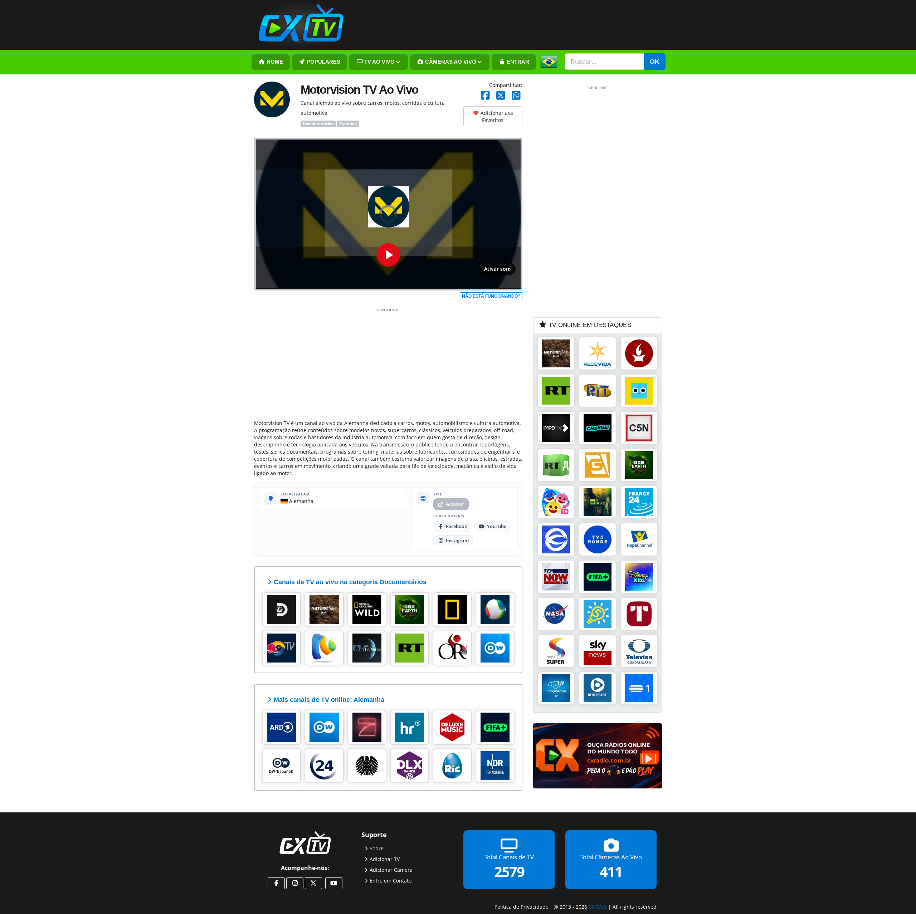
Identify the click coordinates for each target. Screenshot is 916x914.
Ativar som (497, 268)
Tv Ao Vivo (379, 62)
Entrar (517, 62)
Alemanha (300, 501)
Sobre (377, 848)
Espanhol (348, 123)
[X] (500, 96)
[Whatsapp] (516, 96)
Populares (322, 62)
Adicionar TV (385, 859)
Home (274, 62)
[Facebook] (485, 96)
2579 (509, 871)
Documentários (318, 123)
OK (654, 61)
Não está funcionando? (491, 296)
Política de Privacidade (521, 906)
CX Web (598, 906)
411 (611, 871)
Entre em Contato (390, 880)
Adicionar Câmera (391, 869)
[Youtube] (333, 883)
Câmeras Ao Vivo (450, 62)
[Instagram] (294, 883)
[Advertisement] (388, 362)
